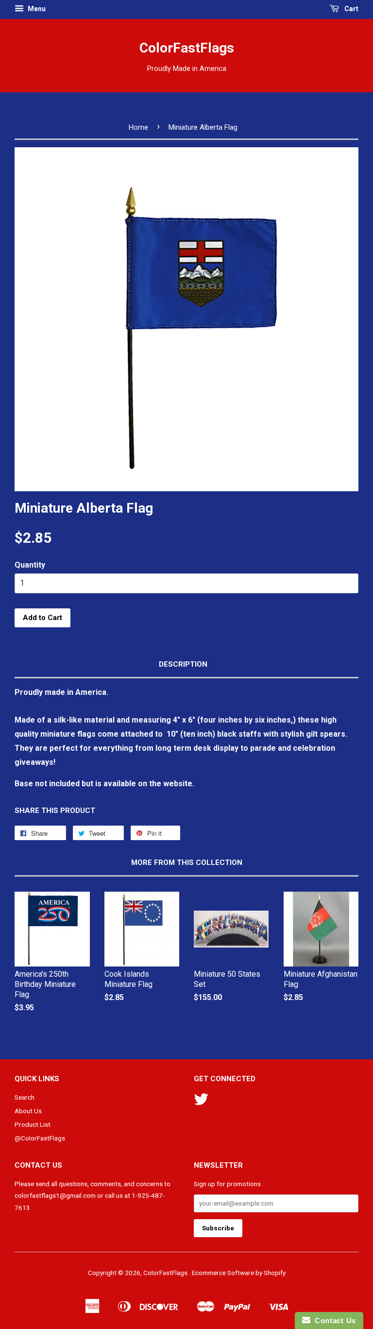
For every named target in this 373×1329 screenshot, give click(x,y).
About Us (28, 1111)
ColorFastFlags (186, 48)
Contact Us (333, 1320)
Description (183, 664)
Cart (350, 9)
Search (24, 1097)
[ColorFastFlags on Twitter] (201, 1102)
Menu (36, 9)
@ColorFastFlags (40, 1138)
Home (138, 127)
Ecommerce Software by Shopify (239, 1273)
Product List (33, 1124)
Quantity (30, 565)
